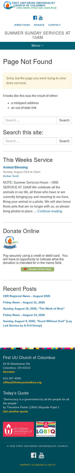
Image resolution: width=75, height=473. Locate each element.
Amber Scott (11, 176)
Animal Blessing (15, 167)
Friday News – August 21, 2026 (24, 302)
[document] (37, 196)
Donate (39, 25)
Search (64, 120)
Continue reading (49, 211)
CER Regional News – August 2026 (26, 296)
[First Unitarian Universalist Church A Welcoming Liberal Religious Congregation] (37, 7)
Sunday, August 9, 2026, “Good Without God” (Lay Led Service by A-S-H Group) (37, 323)
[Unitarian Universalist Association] (19, 429)
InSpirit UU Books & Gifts (37, 465)
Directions (22, 25)
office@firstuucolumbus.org (22, 382)
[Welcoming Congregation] (46, 429)
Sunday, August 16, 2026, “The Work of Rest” (34, 308)
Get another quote (15, 411)
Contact (54, 25)
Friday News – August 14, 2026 (24, 315)
